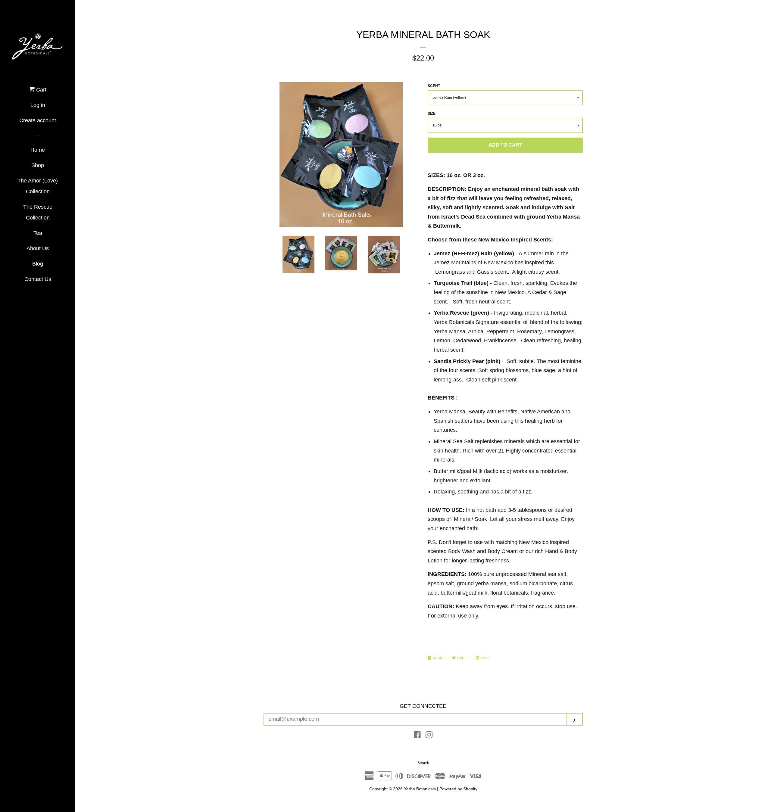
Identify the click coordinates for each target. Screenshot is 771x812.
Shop (37, 165)
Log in (37, 105)
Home (37, 150)
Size (431, 113)
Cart (40, 90)
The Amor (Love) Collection (37, 186)
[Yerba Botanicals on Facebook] (417, 736)
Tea (37, 233)
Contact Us (37, 279)
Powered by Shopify (458, 788)
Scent (434, 86)
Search (423, 763)
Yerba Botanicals (420, 788)
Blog (37, 264)
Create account (37, 120)
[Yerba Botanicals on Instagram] (429, 736)
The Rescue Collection (37, 212)
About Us (38, 248)
